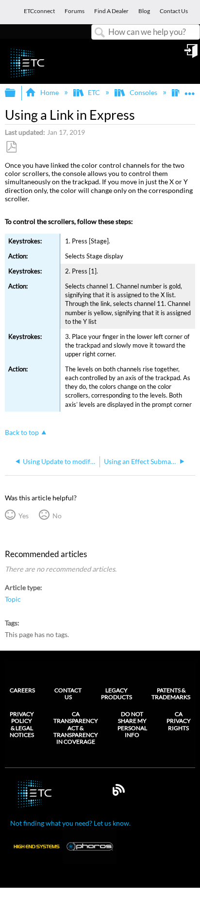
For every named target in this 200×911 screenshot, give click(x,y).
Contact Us (68, 694)
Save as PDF (11, 147)
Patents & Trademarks (170, 694)
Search (100, 32)
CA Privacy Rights (179, 721)
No (56, 515)
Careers (22, 690)
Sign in (191, 54)
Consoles (143, 92)
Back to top (22, 432)
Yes (23, 515)
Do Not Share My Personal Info (132, 724)
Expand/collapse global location (189, 90)
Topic (13, 599)
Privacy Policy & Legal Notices (22, 724)
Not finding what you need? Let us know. (70, 823)
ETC (93, 92)
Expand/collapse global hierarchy (16, 93)
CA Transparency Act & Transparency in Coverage (75, 728)
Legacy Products (116, 694)
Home (49, 92)
